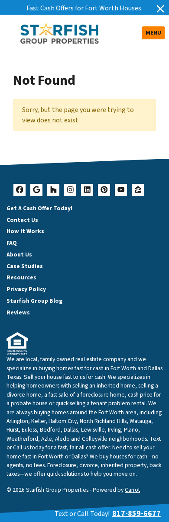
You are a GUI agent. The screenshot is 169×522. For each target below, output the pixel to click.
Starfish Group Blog (34, 301)
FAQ (11, 243)
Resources (21, 277)
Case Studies (24, 266)
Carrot (132, 490)
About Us (19, 254)
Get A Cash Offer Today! (39, 208)
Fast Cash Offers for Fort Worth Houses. (84, 8)
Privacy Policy (26, 289)
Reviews (18, 312)
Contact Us (22, 220)
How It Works (25, 231)
